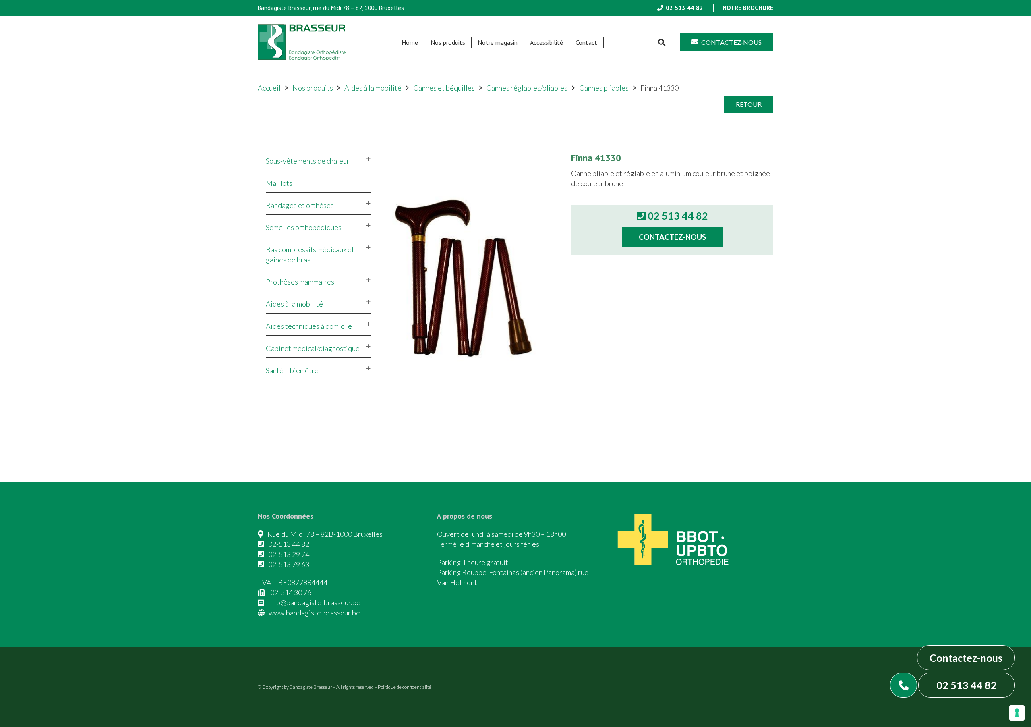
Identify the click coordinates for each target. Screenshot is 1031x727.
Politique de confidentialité (404, 687)
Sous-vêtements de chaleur (308, 160)
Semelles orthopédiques (304, 227)
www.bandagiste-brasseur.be (314, 612)
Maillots (279, 183)
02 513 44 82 (966, 685)
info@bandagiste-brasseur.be (314, 602)
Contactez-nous (966, 658)
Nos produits (312, 87)
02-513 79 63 (288, 564)
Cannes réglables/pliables (526, 87)
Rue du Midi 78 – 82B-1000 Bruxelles (325, 534)
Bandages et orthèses (300, 205)
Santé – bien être (292, 370)
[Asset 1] (302, 42)
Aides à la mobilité (373, 87)
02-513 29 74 (288, 554)
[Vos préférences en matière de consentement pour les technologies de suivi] (1017, 713)
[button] (469, 42)
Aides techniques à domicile (309, 326)
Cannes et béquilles (444, 87)
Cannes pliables (604, 87)
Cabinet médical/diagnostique (313, 348)
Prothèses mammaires (300, 281)
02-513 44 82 (288, 544)
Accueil (269, 87)
